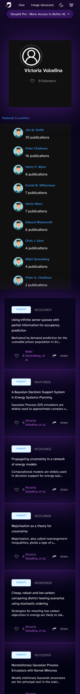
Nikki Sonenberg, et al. (35, 356)
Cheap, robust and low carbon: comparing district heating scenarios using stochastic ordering (38, 598)
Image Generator (42, 5)
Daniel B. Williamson (40, 185)
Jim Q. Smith (34, 130)
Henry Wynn (33, 204)
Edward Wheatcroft (38, 222)
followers (47, 80)
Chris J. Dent (34, 241)
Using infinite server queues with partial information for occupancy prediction (36, 325)
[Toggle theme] (61, 5)
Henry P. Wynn (35, 167)
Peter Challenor (36, 148)
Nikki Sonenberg (37, 259)
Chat (22, 5)
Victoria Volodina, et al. (35, 422)
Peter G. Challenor (38, 278)
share (64, 356)
